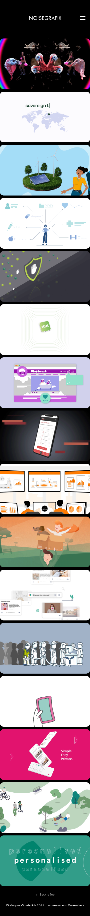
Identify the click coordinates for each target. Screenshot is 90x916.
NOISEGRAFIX (45, 18)
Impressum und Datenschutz (66, 905)
